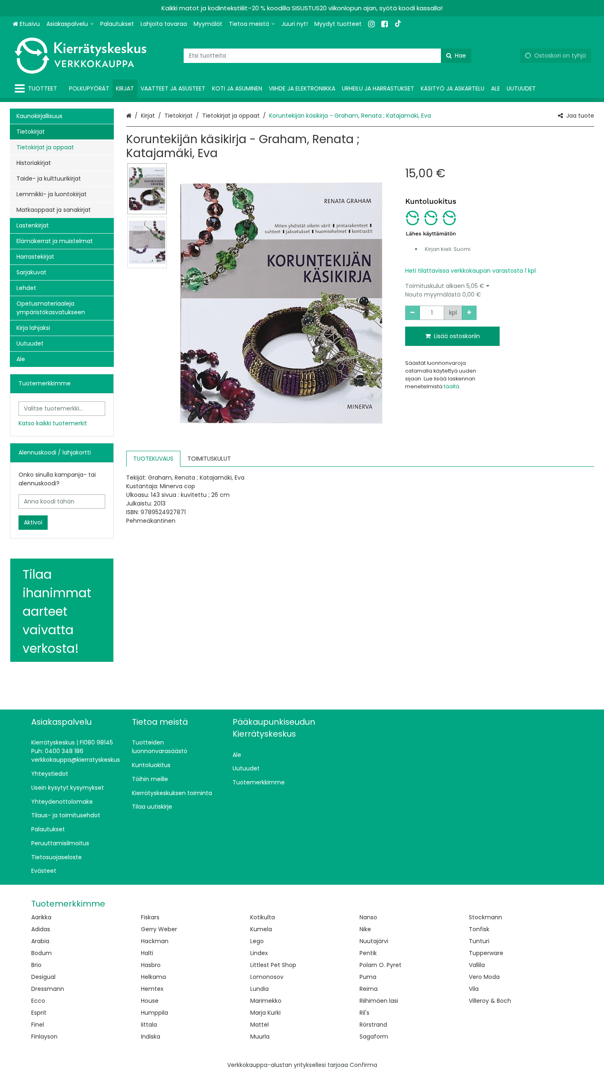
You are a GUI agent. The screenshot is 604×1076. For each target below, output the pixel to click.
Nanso (368, 917)
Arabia (40, 941)
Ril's (364, 1013)
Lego (257, 941)
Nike (365, 929)
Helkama (153, 977)
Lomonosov (267, 977)
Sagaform (374, 1036)
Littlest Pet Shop (273, 965)
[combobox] (327, 56)
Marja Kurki (265, 1013)
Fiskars (150, 917)
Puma (368, 977)
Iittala (149, 1024)
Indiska (150, 1036)
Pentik (368, 953)
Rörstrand (373, 1024)
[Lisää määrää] (469, 313)
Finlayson (44, 1036)
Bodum (41, 953)
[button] (499, 290)
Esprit (38, 1013)
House (150, 1001)
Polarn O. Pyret (380, 965)
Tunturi (479, 941)
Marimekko (265, 1001)
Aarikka (41, 917)
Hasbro (151, 965)
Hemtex (152, 989)
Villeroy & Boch (490, 1001)
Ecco (38, 1001)
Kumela (261, 929)
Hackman (154, 941)
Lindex (259, 953)
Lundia (259, 989)
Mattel (259, 1024)
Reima (369, 989)
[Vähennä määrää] (412, 313)
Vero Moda (484, 977)
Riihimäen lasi (379, 1001)
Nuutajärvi (374, 941)
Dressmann (47, 989)
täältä (451, 386)
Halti (147, 953)
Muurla (260, 1036)
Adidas (40, 929)
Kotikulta (262, 917)
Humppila (154, 1013)
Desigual (43, 977)
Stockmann (485, 917)
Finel (37, 1024)
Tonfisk (479, 929)
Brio (36, 965)
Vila (474, 989)
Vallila (477, 965)
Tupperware (486, 953)
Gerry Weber (159, 929)
